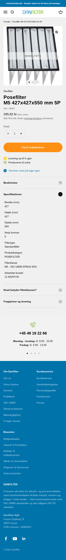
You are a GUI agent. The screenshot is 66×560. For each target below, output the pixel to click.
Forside (7, 22)
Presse (40, 402)
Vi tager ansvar (12, 421)
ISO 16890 (9, 402)
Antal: (7, 126)
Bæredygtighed (12, 415)
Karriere (8, 390)
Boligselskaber (12, 438)
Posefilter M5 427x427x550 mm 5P (27, 22)
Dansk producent (13, 408)
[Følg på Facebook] (6, 538)
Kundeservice (44, 378)
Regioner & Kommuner (16, 467)
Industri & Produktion (15, 445)
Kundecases (43, 396)
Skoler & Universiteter (16, 461)
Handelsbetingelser (47, 384)
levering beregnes (33, 118)
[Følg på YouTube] (14, 538)
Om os (7, 378)
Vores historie (11, 384)
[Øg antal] (21, 133)
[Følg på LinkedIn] (23, 538)
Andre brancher (12, 473)
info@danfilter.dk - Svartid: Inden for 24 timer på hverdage (33, 3)
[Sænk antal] (8, 133)
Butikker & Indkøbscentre (12, 453)
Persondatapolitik (46, 390)
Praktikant (9, 396)
